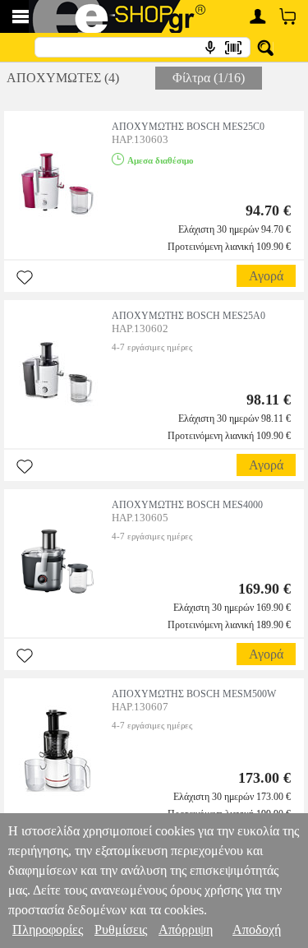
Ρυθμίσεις (120, 929)
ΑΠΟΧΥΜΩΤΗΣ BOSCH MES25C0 (188, 126)
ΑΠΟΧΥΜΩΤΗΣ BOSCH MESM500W (194, 694)
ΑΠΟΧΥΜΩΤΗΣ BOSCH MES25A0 (188, 315)
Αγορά (266, 276)
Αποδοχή (256, 929)
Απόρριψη (186, 929)
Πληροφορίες (47, 929)
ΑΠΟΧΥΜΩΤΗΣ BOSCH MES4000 (187, 505)
